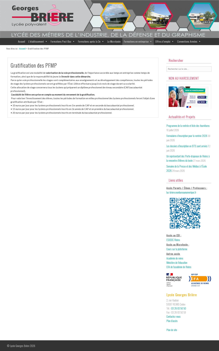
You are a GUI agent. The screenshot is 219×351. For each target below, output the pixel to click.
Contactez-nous (173, 316)
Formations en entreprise (136, 41)
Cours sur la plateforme (176, 249)
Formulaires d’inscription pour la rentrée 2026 (186, 136)
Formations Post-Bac (61, 41)
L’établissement (36, 41)
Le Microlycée (114, 41)
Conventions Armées (187, 41)
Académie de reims (174, 258)
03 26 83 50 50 (178, 308)
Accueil (21, 41)
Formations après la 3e (89, 41)
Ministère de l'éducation (176, 263)
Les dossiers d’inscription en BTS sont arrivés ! (187, 146)
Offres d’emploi (162, 41)
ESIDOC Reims (173, 240)
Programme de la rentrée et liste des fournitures (188, 126)
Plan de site (171, 330)
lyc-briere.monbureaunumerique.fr (181, 192)
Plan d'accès (172, 321)
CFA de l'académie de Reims (178, 267)
